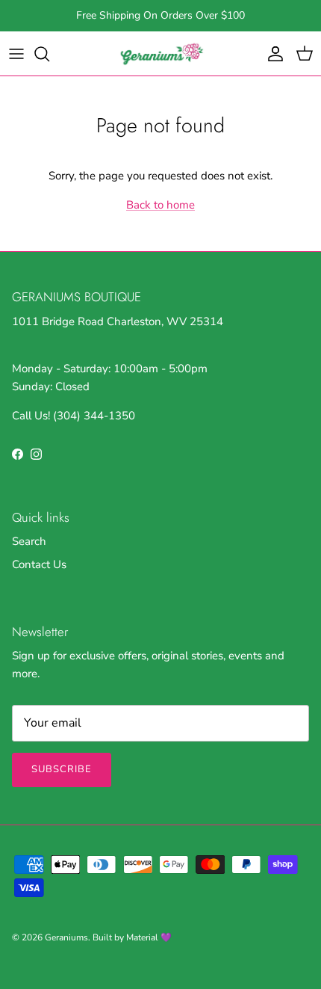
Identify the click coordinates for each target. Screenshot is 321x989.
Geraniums (66, 937)
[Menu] (16, 53)
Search (29, 541)
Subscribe (61, 769)
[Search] (49, 53)
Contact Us (39, 564)
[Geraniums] (160, 53)
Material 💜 (149, 937)
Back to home (160, 204)
